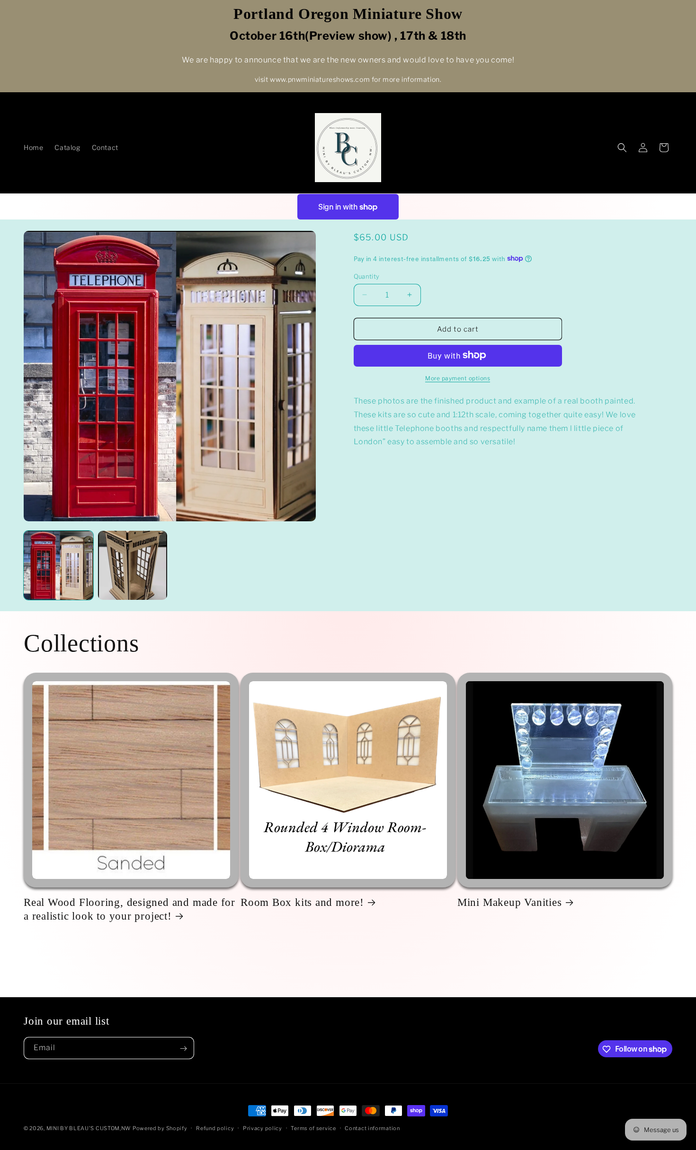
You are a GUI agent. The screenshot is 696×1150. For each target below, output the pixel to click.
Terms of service (313, 1127)
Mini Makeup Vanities (509, 902)
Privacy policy (262, 1127)
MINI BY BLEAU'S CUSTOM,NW (88, 1128)
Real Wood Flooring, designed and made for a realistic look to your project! (129, 909)
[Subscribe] (183, 1048)
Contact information (372, 1127)
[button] (622, 147)
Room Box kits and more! (302, 902)
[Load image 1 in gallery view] (58, 565)
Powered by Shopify (160, 1128)
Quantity (367, 276)
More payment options (457, 377)
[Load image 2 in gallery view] (133, 565)
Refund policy (215, 1127)
